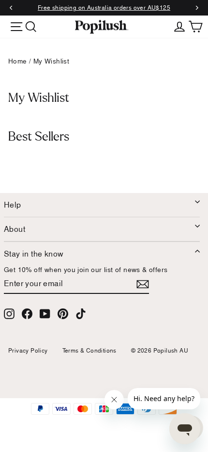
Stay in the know (33, 253)
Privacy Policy (28, 350)
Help (12, 205)
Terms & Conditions (89, 350)
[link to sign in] (179, 26)
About (14, 229)
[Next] (197, 8)
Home (17, 61)
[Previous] (11, 8)
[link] (101, 26)
